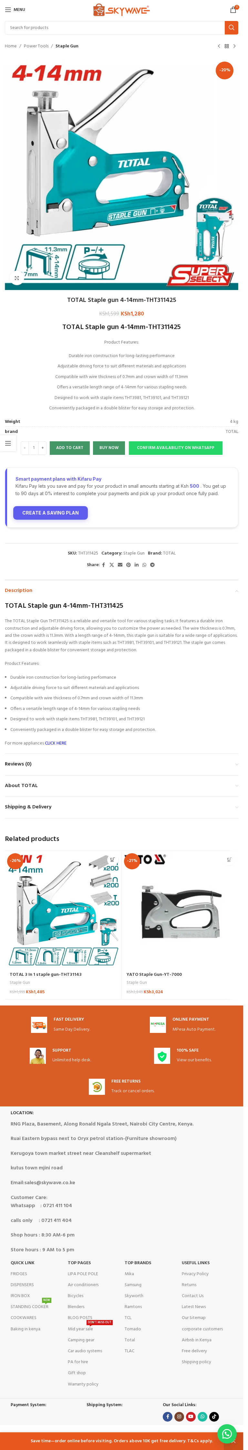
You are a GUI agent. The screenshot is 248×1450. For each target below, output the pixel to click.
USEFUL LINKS (196, 1263)
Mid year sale (89, 1328)
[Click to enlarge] (17, 278)
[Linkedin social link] (136, 565)
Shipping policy (196, 1362)
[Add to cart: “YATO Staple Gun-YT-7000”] (229, 859)
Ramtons (133, 1307)
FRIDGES (19, 1274)
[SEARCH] (231, 28)
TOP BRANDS (138, 1263)
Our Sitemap (194, 1318)
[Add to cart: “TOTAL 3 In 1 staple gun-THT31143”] (113, 859)
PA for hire (78, 1362)
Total (130, 1340)
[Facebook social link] (104, 565)
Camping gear (81, 1340)
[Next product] (234, 46)
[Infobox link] (60, 1025)
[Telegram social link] (152, 565)
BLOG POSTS (80, 1318)
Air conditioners (83, 1285)
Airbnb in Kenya (197, 1340)
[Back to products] (227, 46)
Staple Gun (67, 46)
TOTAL (169, 553)
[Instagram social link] (179, 1417)
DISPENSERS (22, 1285)
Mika (129, 1274)
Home (11, 46)
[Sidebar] (8, 443)
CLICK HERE (56, 743)
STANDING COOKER (30, 1306)
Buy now (109, 448)
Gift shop (77, 1373)
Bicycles (75, 1296)
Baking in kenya (25, 1329)
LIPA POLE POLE (83, 1274)
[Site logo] (121, 10)
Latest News (194, 1307)
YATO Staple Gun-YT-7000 (154, 974)
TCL (128, 1318)
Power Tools (36, 46)
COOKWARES (23, 1318)
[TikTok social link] (214, 1417)
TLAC (129, 1351)
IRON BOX (20, 1296)
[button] (175, 448)
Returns (189, 1285)
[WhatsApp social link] (144, 565)
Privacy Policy (195, 1274)
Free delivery (194, 1351)
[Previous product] (219, 46)
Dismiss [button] (233, 1441)
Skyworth (134, 1296)
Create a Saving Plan (50, 512)
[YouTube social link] (191, 1417)
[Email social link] (120, 565)
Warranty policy (83, 1384)
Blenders (76, 1307)
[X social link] (112, 565)
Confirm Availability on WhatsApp (175, 448)
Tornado (133, 1329)
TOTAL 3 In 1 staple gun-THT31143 (46, 974)
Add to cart (69, 448)
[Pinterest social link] (128, 565)
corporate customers (202, 1329)
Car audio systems (85, 1351)
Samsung (133, 1285)
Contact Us (192, 1296)
